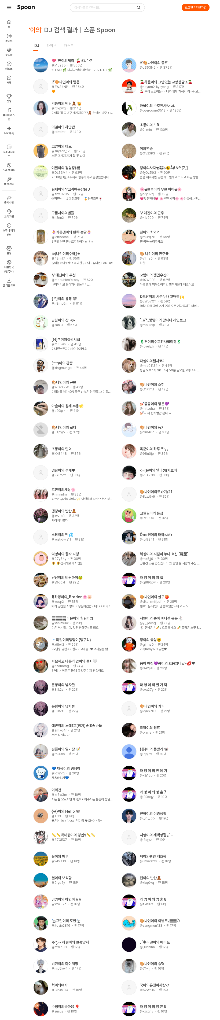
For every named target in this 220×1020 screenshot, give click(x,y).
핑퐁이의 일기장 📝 (66, 749)
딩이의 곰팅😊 (150, 640)
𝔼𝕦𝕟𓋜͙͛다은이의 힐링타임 (72, 618)
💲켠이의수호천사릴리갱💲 (160, 341)
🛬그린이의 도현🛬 (66, 921)
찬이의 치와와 (150, 232)
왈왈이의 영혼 (150, 728)
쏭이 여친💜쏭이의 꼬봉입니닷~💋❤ (167, 663)
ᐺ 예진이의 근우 (152, 213)
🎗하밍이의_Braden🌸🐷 (72, 597)
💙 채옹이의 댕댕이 (66, 768)
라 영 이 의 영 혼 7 (153, 792)
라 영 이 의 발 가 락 (153, 685)
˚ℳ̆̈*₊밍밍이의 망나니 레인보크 (163, 320)
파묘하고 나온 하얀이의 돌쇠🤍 (74, 661)
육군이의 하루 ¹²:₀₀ (154, 449)
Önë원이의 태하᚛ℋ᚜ (156, 535)
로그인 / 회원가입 (195, 7)
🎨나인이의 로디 (64, 427)
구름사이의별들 (63, 213)
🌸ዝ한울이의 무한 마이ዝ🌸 (161, 189)
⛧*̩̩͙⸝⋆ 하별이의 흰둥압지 (70, 942)
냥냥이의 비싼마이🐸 (67, 577)
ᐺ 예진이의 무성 (64, 275)
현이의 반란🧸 (150, 878)
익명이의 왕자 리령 (65, 554)
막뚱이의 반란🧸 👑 (67, 103)
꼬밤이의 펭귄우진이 (155, 275)
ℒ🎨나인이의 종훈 (154, 63)
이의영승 (146, 148)
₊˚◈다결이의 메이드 (155, 942)
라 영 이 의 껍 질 (151, 577)
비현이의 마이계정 (65, 964)
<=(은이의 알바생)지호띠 (158, 470)
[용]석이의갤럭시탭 (66, 339)
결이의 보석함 (62, 878)
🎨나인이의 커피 (152, 706)
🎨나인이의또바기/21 (156, 492)
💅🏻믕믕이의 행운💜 (154, 404)
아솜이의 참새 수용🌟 (67, 406)
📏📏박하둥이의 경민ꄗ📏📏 (73, 835)
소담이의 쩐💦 (62, 535)
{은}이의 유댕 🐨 (64, 299)
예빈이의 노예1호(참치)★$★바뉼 (77, 725)
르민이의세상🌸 (63, 489)
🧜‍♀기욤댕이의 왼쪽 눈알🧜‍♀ (71, 232)
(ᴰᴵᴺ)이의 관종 (62, 363)
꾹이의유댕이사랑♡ (154, 985)
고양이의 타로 (62, 146)
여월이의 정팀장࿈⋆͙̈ (66, 168)
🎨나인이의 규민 (64, 382)
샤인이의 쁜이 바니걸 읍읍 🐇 (161, 618)
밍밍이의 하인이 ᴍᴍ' (67, 899)
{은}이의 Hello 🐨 (66, 811)
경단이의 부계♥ (63, 470)
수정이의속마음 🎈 (65, 1006)
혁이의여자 (60, 985)
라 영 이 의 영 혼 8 (153, 899)
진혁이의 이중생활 (153, 813)
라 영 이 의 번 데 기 (153, 770)
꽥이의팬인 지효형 (153, 856)
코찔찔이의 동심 (151, 513)
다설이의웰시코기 (153, 361)
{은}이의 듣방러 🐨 (154, 749)
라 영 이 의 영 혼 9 (153, 1006)
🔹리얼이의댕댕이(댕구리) (71, 640)
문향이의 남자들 (63, 685)
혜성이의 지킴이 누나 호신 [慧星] (164, 554)
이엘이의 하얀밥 (63, 127)
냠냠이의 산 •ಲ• (64, 320)
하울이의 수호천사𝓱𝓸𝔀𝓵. (157, 106)
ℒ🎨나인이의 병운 (65, 82)
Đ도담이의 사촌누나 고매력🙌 (162, 296)
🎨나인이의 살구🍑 (154, 597)
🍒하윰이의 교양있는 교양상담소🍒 (166, 82)
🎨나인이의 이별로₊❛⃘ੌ (160, 921)
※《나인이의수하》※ (66, 254)
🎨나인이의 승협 (152, 964)
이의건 (56, 790)
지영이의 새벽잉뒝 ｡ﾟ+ (156, 835)
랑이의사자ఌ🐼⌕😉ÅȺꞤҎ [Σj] (164, 168)
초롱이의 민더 (62, 449)
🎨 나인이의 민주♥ (154, 254)
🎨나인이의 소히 (152, 384)
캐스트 (69, 45)
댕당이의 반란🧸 (64, 511)
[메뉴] (9, 7)
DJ (36, 45)
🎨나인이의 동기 (152, 427)
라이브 (51, 45)
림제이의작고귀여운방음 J (71, 189)
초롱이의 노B (149, 125)
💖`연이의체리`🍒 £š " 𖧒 (72, 60)
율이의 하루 (60, 856)
